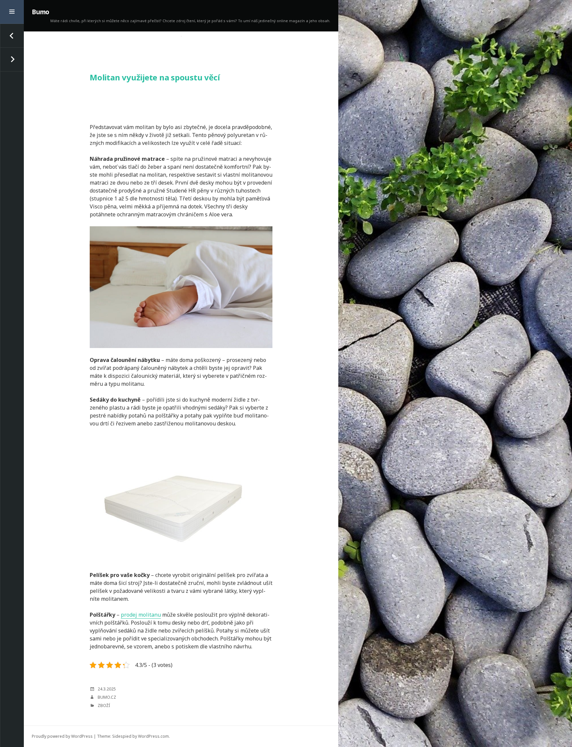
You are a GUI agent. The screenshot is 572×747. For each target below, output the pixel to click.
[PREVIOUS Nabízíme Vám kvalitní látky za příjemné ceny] (12, 36)
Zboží (104, 705)
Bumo (40, 12)
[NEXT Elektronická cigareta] (12, 59)
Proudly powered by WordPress (62, 736)
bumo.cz (107, 697)
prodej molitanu (141, 614)
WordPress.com (153, 736)
